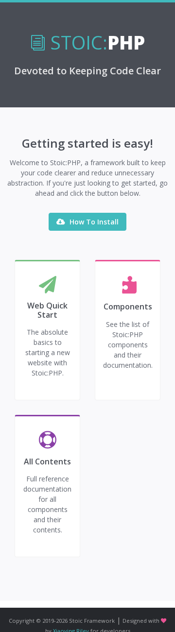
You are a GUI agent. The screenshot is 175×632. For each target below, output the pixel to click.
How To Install (93, 221)
